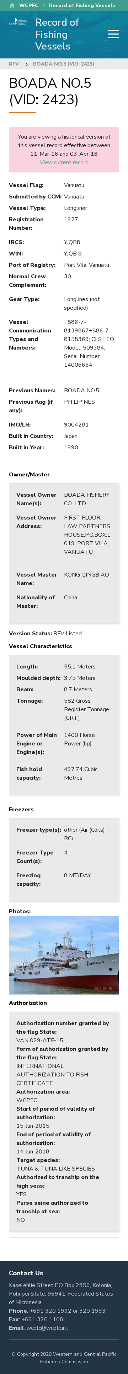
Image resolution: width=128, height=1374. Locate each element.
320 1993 (92, 1311)
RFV (14, 64)
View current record (64, 162)
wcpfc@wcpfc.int (47, 1328)
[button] (64, 955)
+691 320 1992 (50, 1311)
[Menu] (111, 35)
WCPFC (28, 5)
